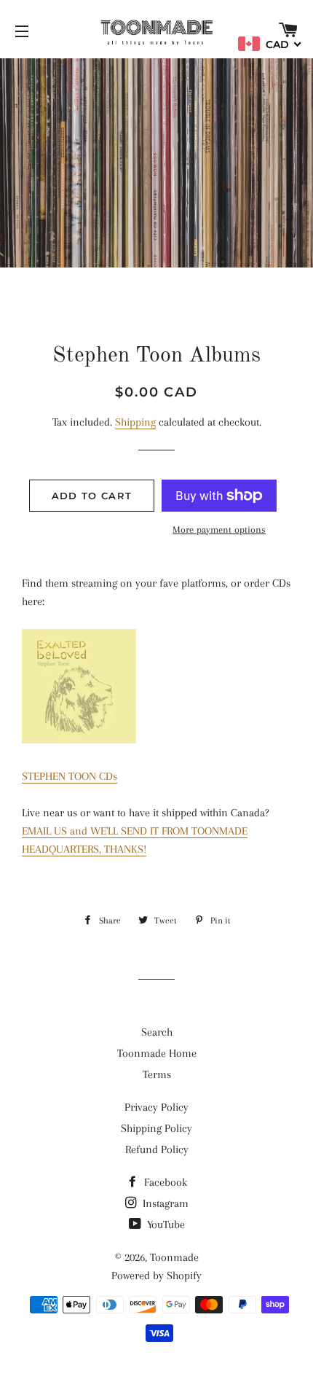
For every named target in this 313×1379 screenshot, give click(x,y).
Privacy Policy (156, 1107)
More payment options (219, 529)
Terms (157, 1074)
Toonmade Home (157, 1053)
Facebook (164, 1182)
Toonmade (174, 1257)
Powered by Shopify (156, 1275)
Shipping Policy (156, 1128)
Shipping (135, 422)
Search (157, 1032)
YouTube (164, 1224)
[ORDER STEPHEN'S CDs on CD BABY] (79, 739)
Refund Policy (157, 1149)
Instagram (164, 1203)
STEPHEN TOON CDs (69, 776)
